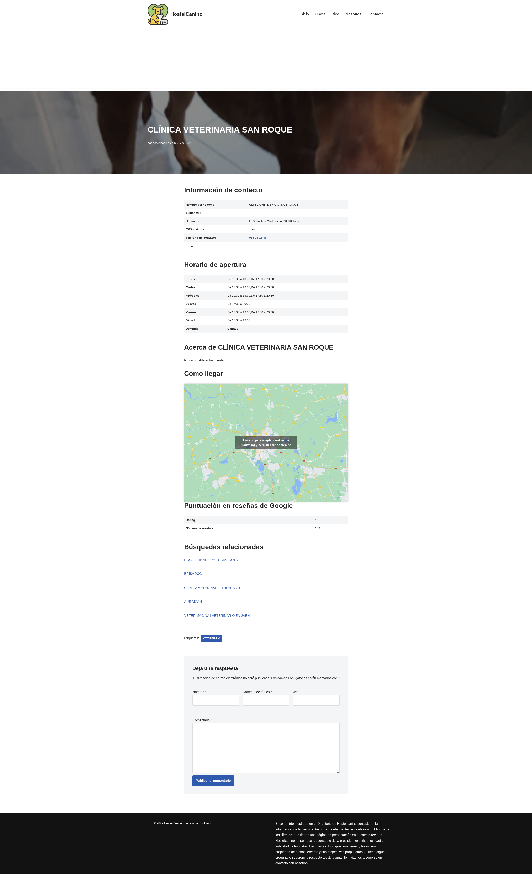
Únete (320, 14)
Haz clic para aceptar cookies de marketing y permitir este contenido (266, 442)
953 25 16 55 (258, 237)
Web (296, 692)
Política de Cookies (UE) (200, 823)
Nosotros (353, 14)
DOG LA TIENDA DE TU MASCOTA (211, 560)
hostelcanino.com (164, 143)
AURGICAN (193, 602)
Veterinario (211, 638)
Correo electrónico (257, 692)
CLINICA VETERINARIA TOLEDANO (212, 588)
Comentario (202, 720)
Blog (335, 14)
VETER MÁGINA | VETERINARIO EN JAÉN (217, 615)
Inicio (304, 14)
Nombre (199, 692)
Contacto (375, 14)
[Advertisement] (266, 59)
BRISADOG (193, 574)
